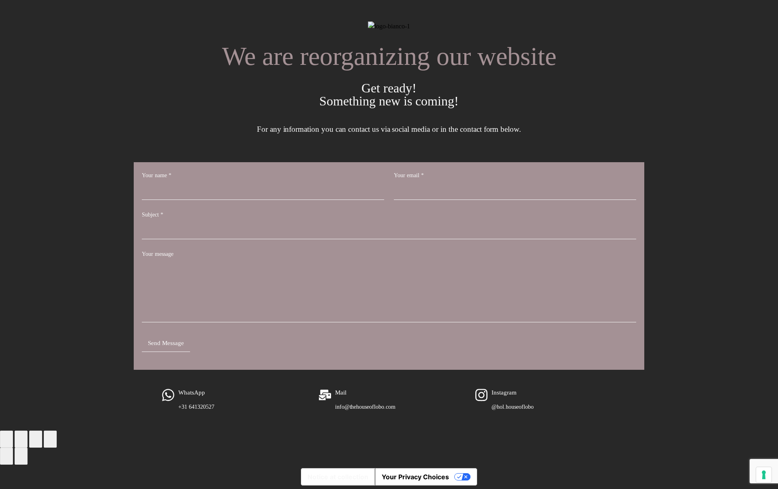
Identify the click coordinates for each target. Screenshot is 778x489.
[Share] (35, 439)
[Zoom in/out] (6, 439)
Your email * (409, 175)
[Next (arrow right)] (21, 456)
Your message (157, 254)
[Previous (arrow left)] (6, 456)
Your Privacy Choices (415, 477)
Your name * (156, 175)
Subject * (152, 215)
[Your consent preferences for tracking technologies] (764, 475)
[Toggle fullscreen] (21, 439)
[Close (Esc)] (50, 439)
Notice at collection (338, 477)
